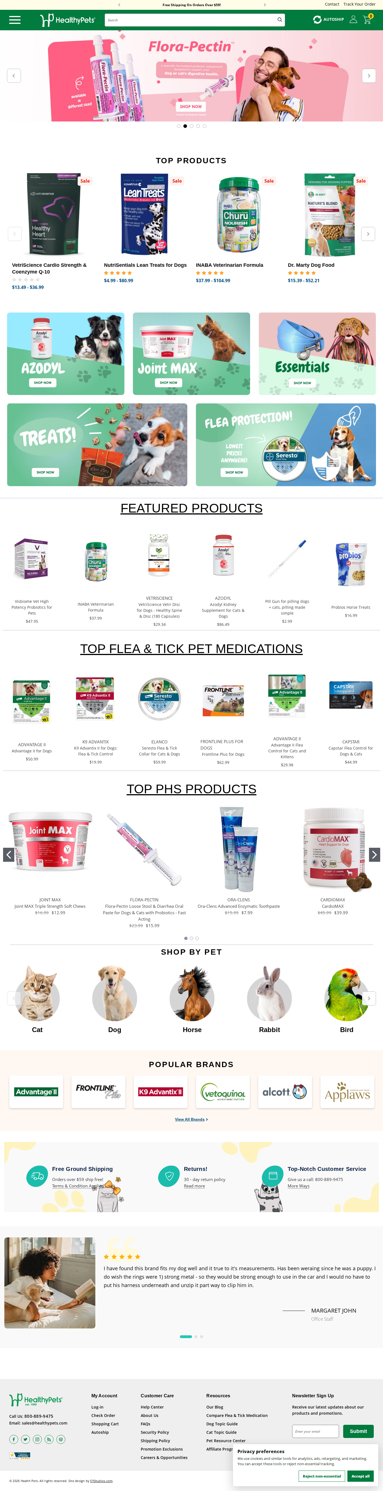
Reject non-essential (322, 1476)
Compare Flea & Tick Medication (237, 1415)
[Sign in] (353, 19)
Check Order (103, 1415)
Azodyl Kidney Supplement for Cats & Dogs (223, 610)
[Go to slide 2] (374, 855)
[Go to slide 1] (8, 855)
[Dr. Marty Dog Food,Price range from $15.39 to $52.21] (330, 215)
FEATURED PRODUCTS (192, 508)
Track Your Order (359, 4)
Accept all (361, 1476)
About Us (149, 1415)
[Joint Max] (191, 354)
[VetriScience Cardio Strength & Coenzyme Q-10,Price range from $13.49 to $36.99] (54, 215)
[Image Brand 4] (223, 1092)
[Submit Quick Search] (280, 20)
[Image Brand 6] (347, 1092)
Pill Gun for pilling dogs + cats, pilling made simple (287, 607)
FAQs (145, 1423)
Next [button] (265, 5)
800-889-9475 (39, 1416)
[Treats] (97, 444)
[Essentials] (317, 354)
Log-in (97, 1407)
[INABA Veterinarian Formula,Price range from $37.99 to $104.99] (238, 215)
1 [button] (186, 1336)
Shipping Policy (155, 1440)
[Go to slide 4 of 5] (198, 126)
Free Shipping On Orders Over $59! (192, 5)
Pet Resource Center (226, 1440)
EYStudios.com (101, 1481)
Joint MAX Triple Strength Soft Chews (50, 906)
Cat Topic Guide (221, 1432)
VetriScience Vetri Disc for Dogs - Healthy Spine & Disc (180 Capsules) (159, 610)
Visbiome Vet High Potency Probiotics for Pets (31, 607)
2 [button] (196, 1336)
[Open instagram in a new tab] (37, 1439)
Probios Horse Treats (350, 607)
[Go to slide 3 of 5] (191, 126)
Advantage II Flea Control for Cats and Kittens (287, 750)
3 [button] (201, 1336)
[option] (114, 995)
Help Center (152, 1407)
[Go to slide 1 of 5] (179, 126)
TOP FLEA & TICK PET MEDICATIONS (191, 649)
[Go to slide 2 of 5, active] (185, 126)
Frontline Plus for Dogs (223, 754)
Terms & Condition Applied (78, 1186)
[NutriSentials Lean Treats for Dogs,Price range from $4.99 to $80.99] (146, 215)
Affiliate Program (222, 1449)
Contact (332, 4)
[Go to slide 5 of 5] (204, 126)
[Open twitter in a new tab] (25, 1439)
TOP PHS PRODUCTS (192, 789)
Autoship (100, 1432)
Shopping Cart (105, 1423)
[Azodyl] (65, 354)
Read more (194, 1186)
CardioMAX (333, 906)
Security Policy (155, 1432)
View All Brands (190, 1119)
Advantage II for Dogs (32, 750)
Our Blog (214, 1407)
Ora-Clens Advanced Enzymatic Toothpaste (239, 906)
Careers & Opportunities (164, 1457)
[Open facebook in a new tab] (13, 1439)
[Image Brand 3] (161, 1092)
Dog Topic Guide (222, 1423)
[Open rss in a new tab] (49, 1439)
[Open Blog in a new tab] (60, 1439)
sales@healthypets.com (44, 1423)
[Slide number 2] (191, 75)
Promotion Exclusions (162, 1449)
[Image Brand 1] (36, 1092)
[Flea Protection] (286, 444)
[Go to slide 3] (197, 938)
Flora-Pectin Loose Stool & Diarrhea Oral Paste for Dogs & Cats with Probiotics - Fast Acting (144, 912)
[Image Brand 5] (285, 1092)
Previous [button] (119, 5)
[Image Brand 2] (98, 1092)
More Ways (299, 1186)
